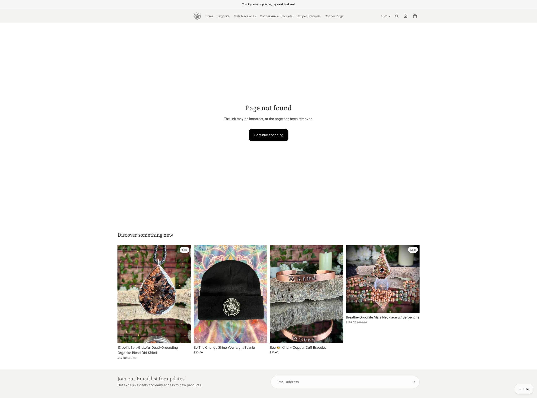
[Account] (405, 16)
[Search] (396, 16)
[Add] (184, 337)
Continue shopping (268, 135)
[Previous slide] (123, 294)
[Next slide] (185, 294)
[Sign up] (413, 382)
